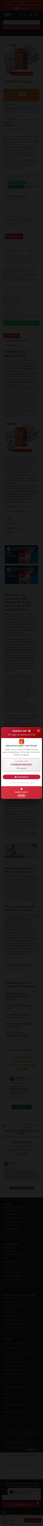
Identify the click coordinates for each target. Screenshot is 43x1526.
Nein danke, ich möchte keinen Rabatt (21, 783)
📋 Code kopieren (21, 777)
